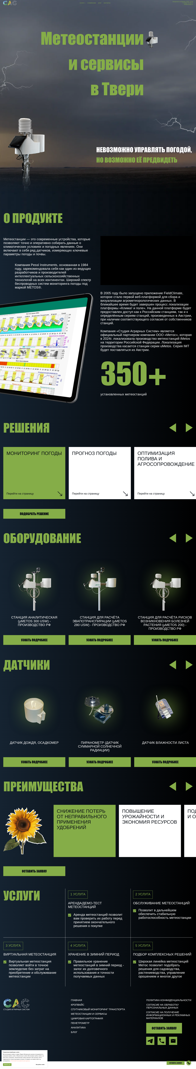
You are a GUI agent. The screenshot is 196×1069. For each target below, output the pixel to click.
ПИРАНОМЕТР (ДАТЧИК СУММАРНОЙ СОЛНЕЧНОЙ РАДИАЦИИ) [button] (100, 746)
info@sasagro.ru (188, 4)
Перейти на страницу (151, 493)
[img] (165, 585)
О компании (92, 3)
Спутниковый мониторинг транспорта (98, 1009)
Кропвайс (77, 1004)
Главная (76, 1000)
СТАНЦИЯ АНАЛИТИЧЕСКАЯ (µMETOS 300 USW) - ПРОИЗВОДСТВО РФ (34, 621)
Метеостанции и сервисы (89, 1014)
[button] (34, 514)
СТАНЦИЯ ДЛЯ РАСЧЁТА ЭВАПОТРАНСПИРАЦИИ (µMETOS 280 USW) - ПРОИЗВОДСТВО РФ (100, 621)
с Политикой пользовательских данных (20, 1060)
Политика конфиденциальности (168, 1000)
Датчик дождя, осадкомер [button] (34, 742)
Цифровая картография (87, 1018)
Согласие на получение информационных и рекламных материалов (168, 1015)
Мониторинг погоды (34, 453)
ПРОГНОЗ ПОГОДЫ (94, 453)
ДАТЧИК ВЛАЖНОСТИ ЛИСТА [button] (165, 742)
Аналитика (78, 1027)
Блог (99, 3)
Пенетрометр (80, 1023)
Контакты (107, 3)
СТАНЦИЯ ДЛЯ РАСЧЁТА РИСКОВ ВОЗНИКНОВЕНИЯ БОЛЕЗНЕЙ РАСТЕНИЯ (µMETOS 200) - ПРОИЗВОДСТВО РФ (165, 623)
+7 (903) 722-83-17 (188, 3)
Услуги (82, 3)
